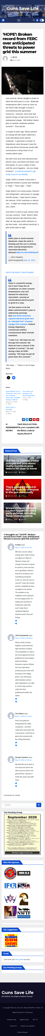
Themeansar (29, 1012)
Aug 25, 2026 (12, 472)
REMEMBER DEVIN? (11, 429)
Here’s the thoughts (20, 272)
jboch (15, 57)
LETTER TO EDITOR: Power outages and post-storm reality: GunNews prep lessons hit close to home (22, 464)
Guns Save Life (23, 8)
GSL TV (35, 1019)
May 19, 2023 (29, 260)
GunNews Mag (11, 1019)
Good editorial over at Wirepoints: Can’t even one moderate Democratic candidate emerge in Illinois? (13, 395)
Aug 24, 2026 (12, 496)
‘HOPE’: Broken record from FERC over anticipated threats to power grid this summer (20, 43)
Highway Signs (24, 1019)
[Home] (3, 20)
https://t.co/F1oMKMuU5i (27, 252)
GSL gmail (19, 959)
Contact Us (13, 1026)
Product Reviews (22, 1032)
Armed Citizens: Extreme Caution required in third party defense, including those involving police (21, 512)
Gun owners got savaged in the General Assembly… (29, 393)
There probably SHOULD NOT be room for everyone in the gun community (22, 489)
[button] (34, 20)
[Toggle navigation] (19, 20)
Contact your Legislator (28, 1026)
